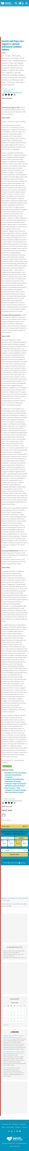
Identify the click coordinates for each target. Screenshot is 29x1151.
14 (14, 1015)
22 (17, 1018)
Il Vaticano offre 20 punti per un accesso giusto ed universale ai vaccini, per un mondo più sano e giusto (13, 1037)
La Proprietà (22, 1124)
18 (4, 1018)
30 (21, 1021)
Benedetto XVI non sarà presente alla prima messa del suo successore (16, 775)
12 (8, 1015)
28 (14, 1021)
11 (4, 1015)
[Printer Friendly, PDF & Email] (7, 766)
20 (11, 1018)
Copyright (17, 1127)
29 (17, 1021)
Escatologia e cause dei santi (12, 92)
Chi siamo (5, 1124)
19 (8, 1018)
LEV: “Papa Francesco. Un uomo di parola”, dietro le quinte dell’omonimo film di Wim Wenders (14, 1053)
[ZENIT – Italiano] (8, 3)
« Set (4, 1024)
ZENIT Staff (7, 90)
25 (4, 1021)
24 (24, 1018)
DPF (10, 1124)
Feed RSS (15, 1032)
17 (24, 1015)
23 (21, 1018)
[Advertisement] (14, 21)
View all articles (6, 820)
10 (24, 1012)
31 (24, 1021)
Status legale (10, 1127)
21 (14, 1018)
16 (21, 1015)
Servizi (3, 1127)
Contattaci (24, 1127)
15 (17, 1015)
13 (11, 1015)
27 (11, 1021)
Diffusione (15, 1124)
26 (8, 1021)
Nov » (7, 1024)
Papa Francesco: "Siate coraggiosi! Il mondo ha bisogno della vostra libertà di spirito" (15, 790)
